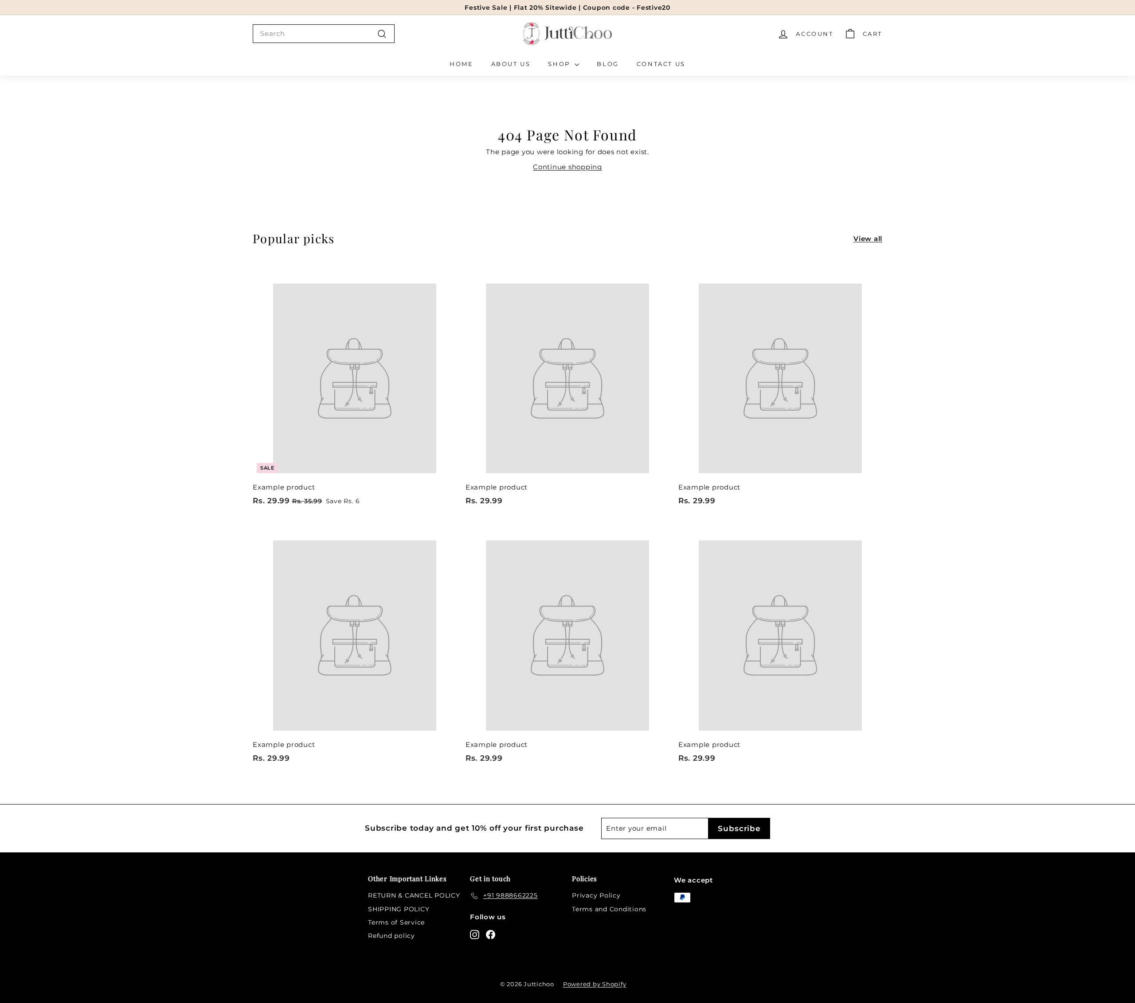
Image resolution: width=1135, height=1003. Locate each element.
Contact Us (661, 63)
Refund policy (391, 936)
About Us (511, 63)
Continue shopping (567, 167)
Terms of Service (396, 922)
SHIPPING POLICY (398, 909)
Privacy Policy (596, 895)
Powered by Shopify (594, 983)
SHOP (560, 63)
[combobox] (324, 33)
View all (867, 238)
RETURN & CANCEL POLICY (414, 895)
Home (461, 63)
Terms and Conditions (609, 909)
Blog (607, 63)
